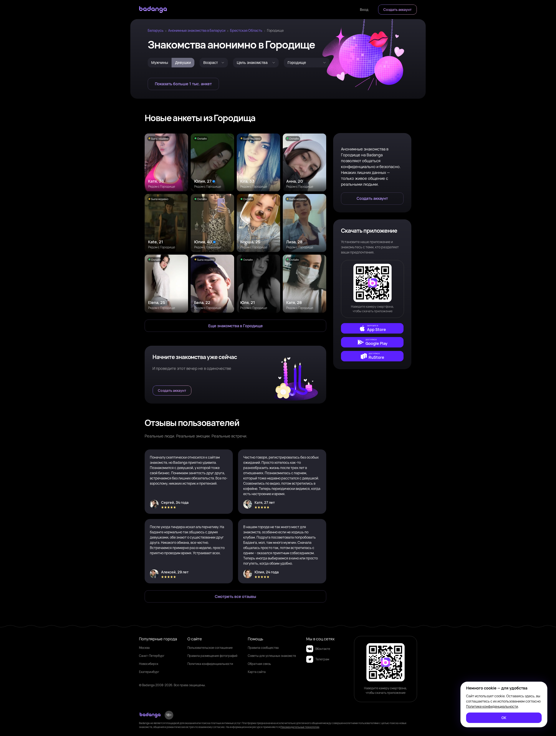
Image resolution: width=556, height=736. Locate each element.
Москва (144, 648)
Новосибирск (148, 664)
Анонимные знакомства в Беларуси (196, 30)
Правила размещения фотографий (212, 656)
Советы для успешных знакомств (272, 656)
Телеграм (322, 659)
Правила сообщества (263, 648)
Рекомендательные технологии (299, 727)
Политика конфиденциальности (210, 664)
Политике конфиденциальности (492, 706)
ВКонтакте (322, 649)
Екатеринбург (149, 672)
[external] (372, 328)
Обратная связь (259, 664)
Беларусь (156, 30)
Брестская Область (246, 30)
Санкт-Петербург (151, 656)
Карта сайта (257, 672)
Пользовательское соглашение (210, 648)
